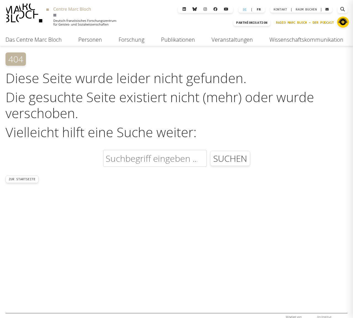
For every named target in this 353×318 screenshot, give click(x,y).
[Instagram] (205, 9)
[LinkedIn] (184, 9)
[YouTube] (226, 9)
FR (259, 9)
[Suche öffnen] (342, 9)
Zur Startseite (22, 179)
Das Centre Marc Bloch (34, 39)
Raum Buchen (306, 9)
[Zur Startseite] (61, 15)
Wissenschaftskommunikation (306, 39)
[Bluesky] (194, 9)
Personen (90, 39)
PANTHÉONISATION (252, 23)
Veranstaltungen (232, 39)
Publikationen (178, 39)
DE (245, 9)
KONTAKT (280, 9)
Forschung (131, 39)
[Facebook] (215, 9)
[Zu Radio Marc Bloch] (343, 22)
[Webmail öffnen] (327, 9)
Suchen (230, 158)
